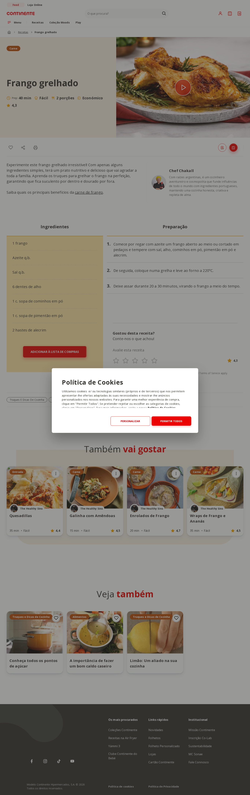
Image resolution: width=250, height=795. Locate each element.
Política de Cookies (162, 408)
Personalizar (130, 421)
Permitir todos (171, 421)
